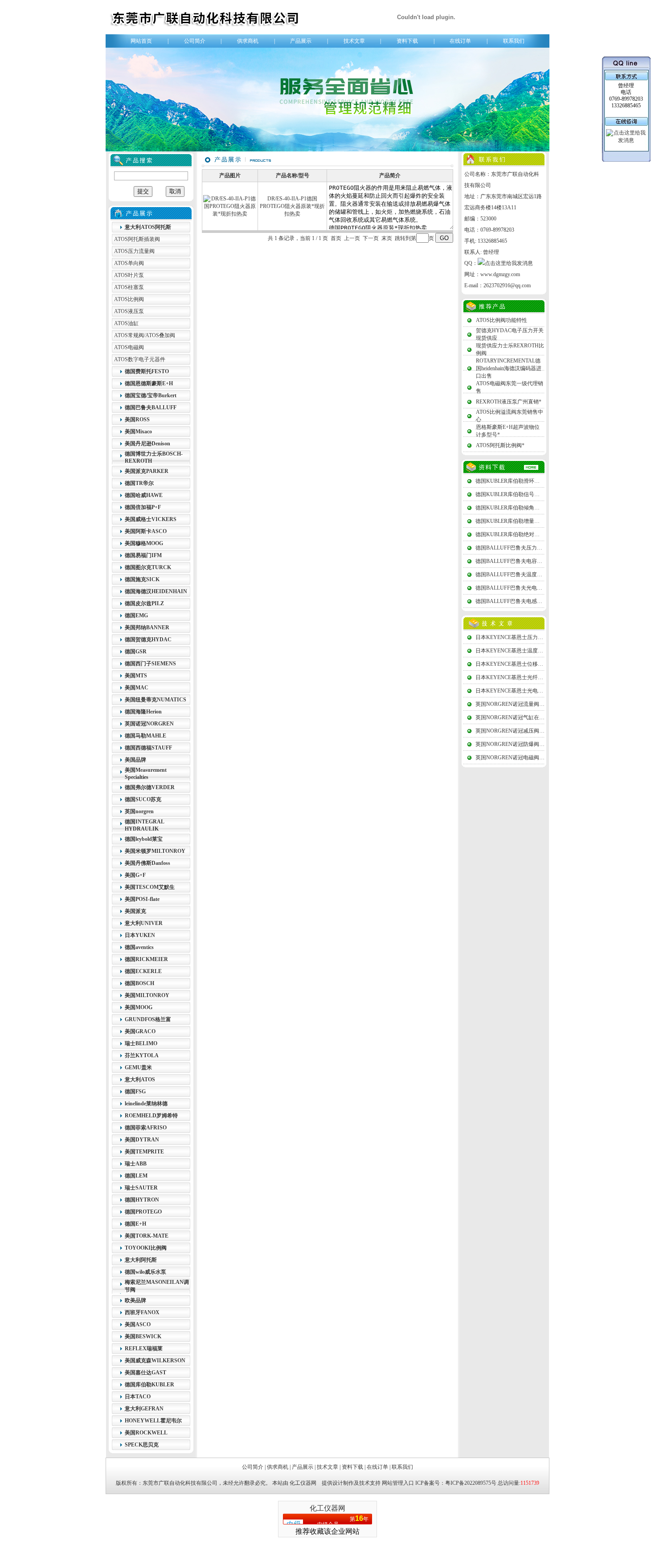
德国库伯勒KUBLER (149, 1384)
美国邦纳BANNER (147, 627)
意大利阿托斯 (141, 1260)
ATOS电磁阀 (129, 347)
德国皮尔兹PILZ (144, 603)
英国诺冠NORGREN (149, 724)
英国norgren (139, 811)
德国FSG (135, 1091)
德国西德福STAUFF (148, 748)
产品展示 (300, 41)
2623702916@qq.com (507, 285)
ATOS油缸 (126, 323)
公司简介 (194, 41)
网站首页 (141, 41)
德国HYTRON (142, 1200)
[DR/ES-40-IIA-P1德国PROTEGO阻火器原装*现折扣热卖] (230, 214)
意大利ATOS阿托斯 (148, 227)
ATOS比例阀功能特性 (501, 320)
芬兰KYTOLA (142, 1055)
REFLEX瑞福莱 (144, 1348)
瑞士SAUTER (141, 1188)
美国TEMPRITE (144, 1152)
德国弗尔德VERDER (150, 787)
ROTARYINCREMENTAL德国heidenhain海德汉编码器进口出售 (508, 368)
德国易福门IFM (143, 555)
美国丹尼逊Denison (147, 443)
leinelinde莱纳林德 (146, 1103)
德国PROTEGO (143, 1212)
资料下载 (407, 41)
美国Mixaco (138, 431)
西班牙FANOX (142, 1312)
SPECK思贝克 (142, 1445)
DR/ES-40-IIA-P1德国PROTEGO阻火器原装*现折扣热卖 (292, 206)
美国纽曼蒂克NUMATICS (155, 700)
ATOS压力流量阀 (134, 251)
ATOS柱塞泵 (129, 287)
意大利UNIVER (144, 923)
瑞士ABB (136, 1164)
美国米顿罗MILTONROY (155, 851)
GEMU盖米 (138, 1067)
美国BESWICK (143, 1336)
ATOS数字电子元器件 (139, 359)
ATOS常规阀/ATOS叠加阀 (144, 335)
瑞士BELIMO (141, 1043)
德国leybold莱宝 (144, 839)
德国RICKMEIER (146, 959)
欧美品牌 (135, 1300)
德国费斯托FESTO (147, 371)
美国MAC (136, 687)
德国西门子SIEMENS (150, 663)
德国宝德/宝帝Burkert (150, 395)
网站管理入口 (398, 1483)
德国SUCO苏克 (143, 799)
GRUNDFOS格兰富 (148, 1019)
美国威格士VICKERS (150, 519)
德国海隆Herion (143, 712)
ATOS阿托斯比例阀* (500, 445)
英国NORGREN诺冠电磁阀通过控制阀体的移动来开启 (539, 757)
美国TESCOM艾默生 (150, 887)
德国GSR (136, 651)
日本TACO (138, 1396)
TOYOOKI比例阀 (146, 1248)
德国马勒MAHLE (145, 736)
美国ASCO (138, 1324)
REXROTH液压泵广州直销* (508, 402)
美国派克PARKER (146, 471)
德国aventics (139, 947)
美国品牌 (135, 760)
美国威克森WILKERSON (155, 1360)
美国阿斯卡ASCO (146, 531)
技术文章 (354, 41)
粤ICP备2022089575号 (470, 1483)
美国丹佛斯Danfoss (147, 863)
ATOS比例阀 (129, 299)
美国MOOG (138, 1007)
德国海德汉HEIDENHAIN (156, 591)
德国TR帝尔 (139, 483)
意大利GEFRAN (144, 1408)
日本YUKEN (140, 935)
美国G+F (135, 875)
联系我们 (513, 41)
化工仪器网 (303, 1483)
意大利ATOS (140, 1079)
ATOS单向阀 (129, 263)
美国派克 (135, 911)
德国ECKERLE (143, 971)
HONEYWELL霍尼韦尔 (153, 1421)
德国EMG (136, 615)
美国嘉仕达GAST (145, 1372)
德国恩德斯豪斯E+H (149, 383)
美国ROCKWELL (146, 1433)
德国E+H (135, 1224)
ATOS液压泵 (129, 311)
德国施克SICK (142, 579)
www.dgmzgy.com (500, 274)
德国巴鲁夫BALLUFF (150, 407)
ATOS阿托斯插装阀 (137, 239)
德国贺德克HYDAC (148, 639)
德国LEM (136, 1176)
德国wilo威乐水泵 (145, 1272)
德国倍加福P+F (143, 507)
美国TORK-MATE (146, 1236)
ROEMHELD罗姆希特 (151, 1115)
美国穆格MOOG (144, 543)
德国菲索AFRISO (146, 1127)
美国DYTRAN (142, 1140)
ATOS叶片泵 (129, 275)
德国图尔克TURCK (148, 567)
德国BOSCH (139, 983)
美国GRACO (140, 1031)
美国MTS (136, 675)
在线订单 (460, 41)
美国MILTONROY (147, 995)
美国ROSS (137, 419)
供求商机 (247, 41)
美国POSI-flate (142, 899)
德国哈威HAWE (144, 495)
